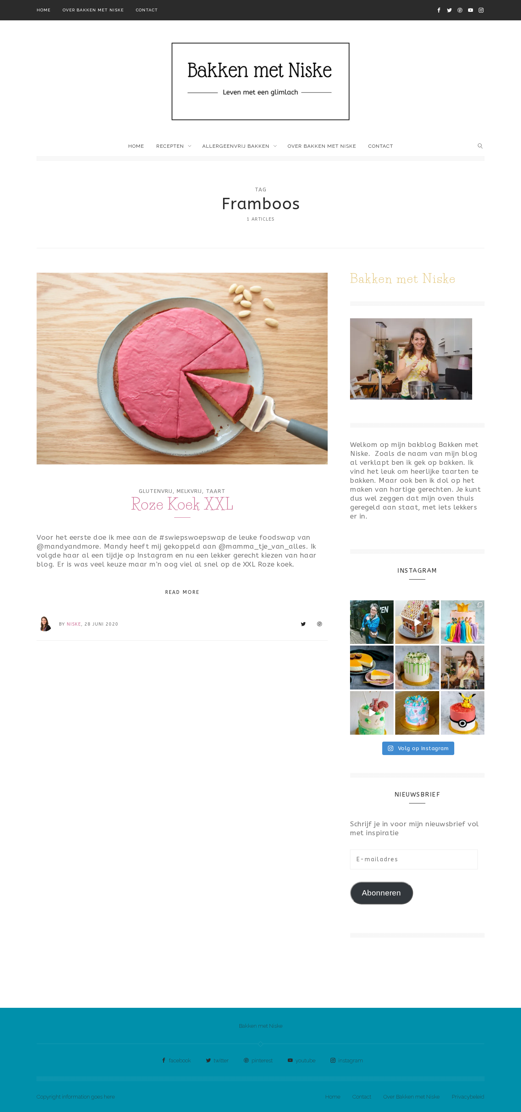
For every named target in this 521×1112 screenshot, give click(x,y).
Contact (147, 10)
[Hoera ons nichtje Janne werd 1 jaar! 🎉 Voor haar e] (372, 713)
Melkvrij (189, 491)
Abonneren (381, 893)
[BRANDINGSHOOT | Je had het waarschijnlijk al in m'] (417, 713)
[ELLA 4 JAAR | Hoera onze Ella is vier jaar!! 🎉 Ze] (462, 622)
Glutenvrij (156, 491)
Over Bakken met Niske (93, 10)
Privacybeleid (468, 1097)
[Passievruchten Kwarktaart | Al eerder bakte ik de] (372, 667)
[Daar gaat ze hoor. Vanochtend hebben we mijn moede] (372, 622)
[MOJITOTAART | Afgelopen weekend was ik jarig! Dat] (417, 667)
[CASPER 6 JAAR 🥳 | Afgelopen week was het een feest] (462, 713)
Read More (182, 592)
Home (43, 10)
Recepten (170, 146)
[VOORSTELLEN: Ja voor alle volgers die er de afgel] (462, 667)
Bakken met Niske (260, 1026)
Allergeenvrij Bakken (235, 146)
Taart (215, 491)
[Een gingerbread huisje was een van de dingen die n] (417, 622)
